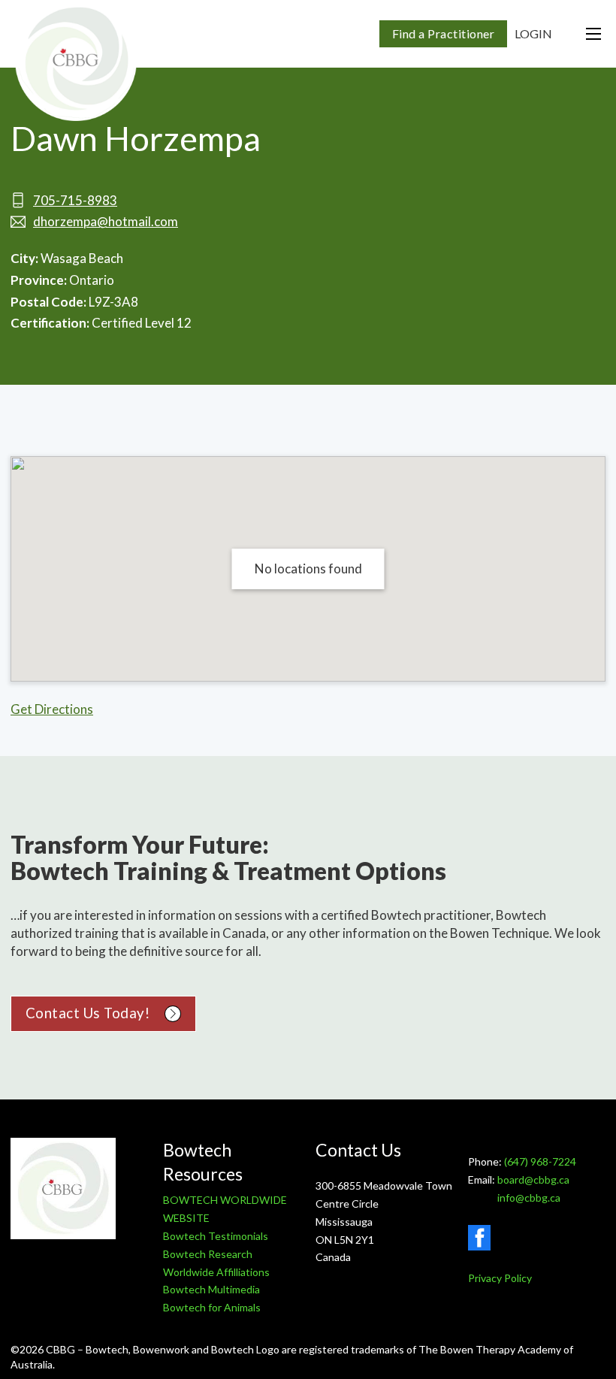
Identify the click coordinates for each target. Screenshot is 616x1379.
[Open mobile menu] (593, 34)
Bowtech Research (207, 1253)
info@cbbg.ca (528, 1197)
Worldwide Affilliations (216, 1272)
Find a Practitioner (443, 33)
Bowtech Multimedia (211, 1289)
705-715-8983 (75, 200)
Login (533, 34)
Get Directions (52, 709)
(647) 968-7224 (540, 1161)
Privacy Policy (500, 1278)
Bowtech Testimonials (215, 1235)
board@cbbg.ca (533, 1179)
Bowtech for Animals (212, 1307)
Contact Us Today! (88, 1013)
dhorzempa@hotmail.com (105, 221)
